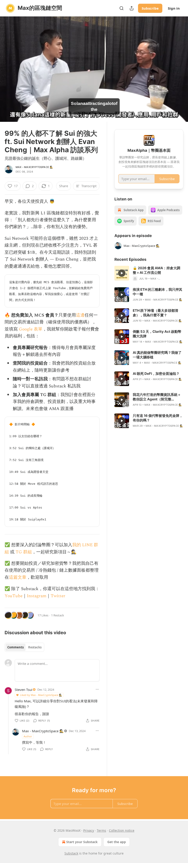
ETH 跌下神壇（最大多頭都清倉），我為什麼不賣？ (155, 312)
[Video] (9, 64)
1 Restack (57, 615)
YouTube (13, 596)
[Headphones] (9, 74)
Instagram (36, 596)
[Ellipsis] (97, 689)
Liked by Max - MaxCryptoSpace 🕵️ (41, 695)
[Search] (121, 8)
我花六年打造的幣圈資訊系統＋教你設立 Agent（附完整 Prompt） (157, 397)
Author (28, 736)
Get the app (116, 842)
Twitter (58, 596)
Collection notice (121, 830)
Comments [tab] (15, 647)
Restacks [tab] (34, 647)
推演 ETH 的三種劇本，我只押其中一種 (157, 291)
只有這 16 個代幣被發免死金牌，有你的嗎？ (158, 417)
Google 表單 (30, 329)
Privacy (88, 830)
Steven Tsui (23, 689)
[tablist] (24, 647)
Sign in (174, 8)
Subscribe (150, 8)
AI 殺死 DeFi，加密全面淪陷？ (156, 373)
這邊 (80, 315)
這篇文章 (17, 577)
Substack (71, 853)
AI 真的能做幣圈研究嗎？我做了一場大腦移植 (157, 354)
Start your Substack (82, 842)
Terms (101, 830)
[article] (149, 273)
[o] (121, 273)
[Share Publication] (131, 8)
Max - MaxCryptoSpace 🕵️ (34, 167)
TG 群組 (24, 552)
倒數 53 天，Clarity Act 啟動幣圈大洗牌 (157, 333)
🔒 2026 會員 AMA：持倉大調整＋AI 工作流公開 (156, 270)
